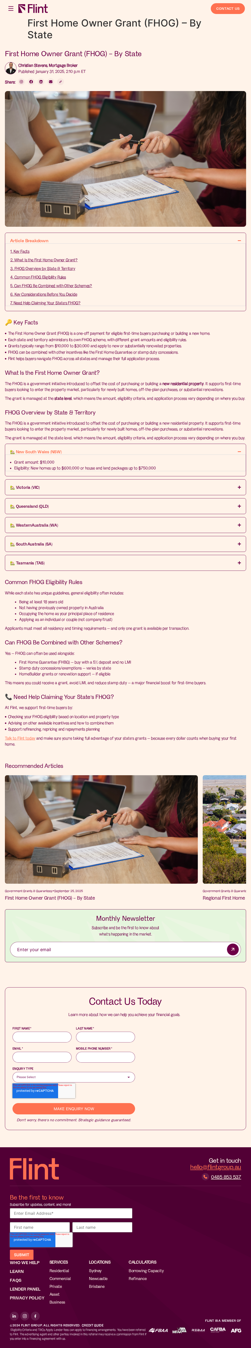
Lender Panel (25, 1288)
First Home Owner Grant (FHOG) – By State (50, 898)
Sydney (95, 1270)
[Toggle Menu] (11, 8)
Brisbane (97, 1286)
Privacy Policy (27, 1297)
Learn (17, 1271)
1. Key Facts (19, 251)
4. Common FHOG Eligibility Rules (38, 277)
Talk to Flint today (20, 738)
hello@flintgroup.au (215, 1166)
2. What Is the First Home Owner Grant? (44, 259)
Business (57, 1301)
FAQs (15, 1280)
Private (56, 1286)
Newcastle (98, 1278)
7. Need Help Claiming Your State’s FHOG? (45, 302)
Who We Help (24, 1262)
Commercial (60, 1278)
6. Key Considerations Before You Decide (43, 294)
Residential (59, 1270)
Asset (55, 1294)
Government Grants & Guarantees (28, 891)
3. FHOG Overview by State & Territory (42, 268)
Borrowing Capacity (146, 1270)
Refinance (138, 1278)
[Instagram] (24, 1316)
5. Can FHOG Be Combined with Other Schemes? (51, 285)
